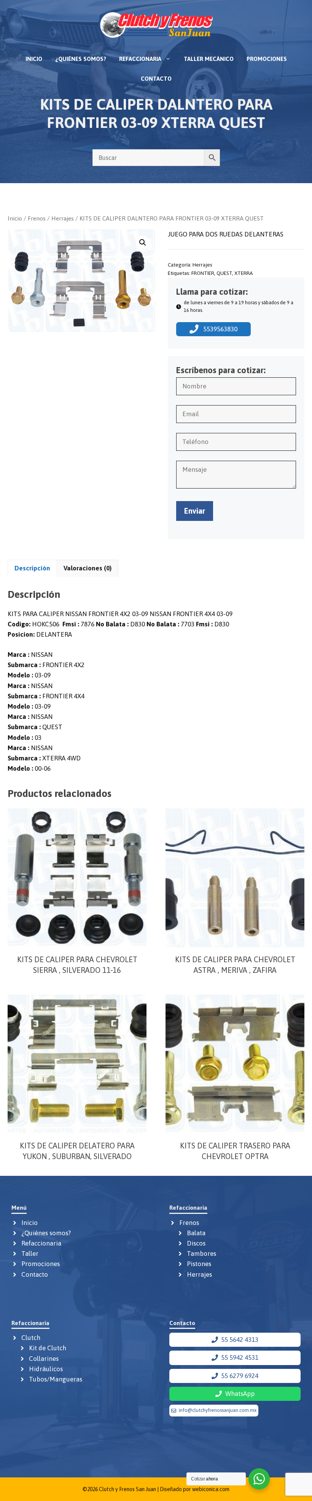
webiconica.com (210, 1489)
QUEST (224, 273)
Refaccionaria (140, 59)
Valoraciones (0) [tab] (87, 568)
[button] (143, 242)
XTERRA (243, 273)
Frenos (37, 218)
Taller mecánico (209, 59)
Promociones (267, 59)
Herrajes (62, 218)
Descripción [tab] (32, 568)
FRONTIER (202, 273)
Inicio (33, 59)
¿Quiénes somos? (80, 59)
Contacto (156, 78)
